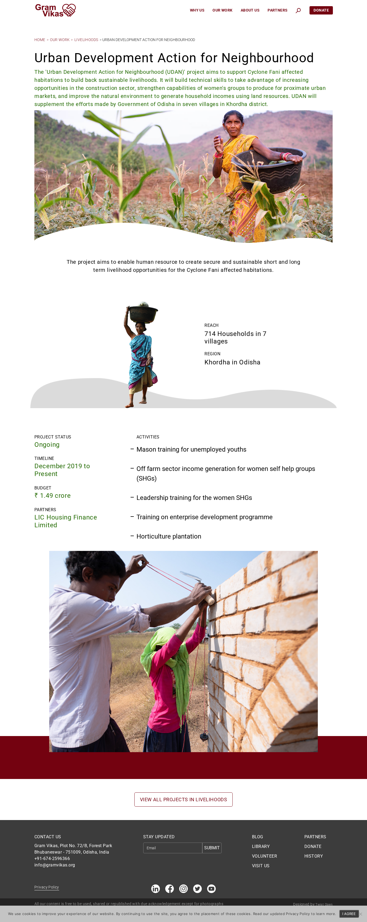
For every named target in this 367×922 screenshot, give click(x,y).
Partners (277, 10)
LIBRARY (261, 846)
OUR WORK (60, 40)
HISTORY (313, 856)
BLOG (257, 836)
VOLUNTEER (264, 856)
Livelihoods (86, 40)
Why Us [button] (197, 10)
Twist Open (324, 904)
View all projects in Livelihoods (183, 799)
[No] (360, 914)
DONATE (313, 846)
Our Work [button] (222, 10)
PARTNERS (315, 836)
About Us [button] (250, 10)
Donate (321, 10)
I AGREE (349, 914)
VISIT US (261, 865)
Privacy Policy (46, 887)
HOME (39, 40)
